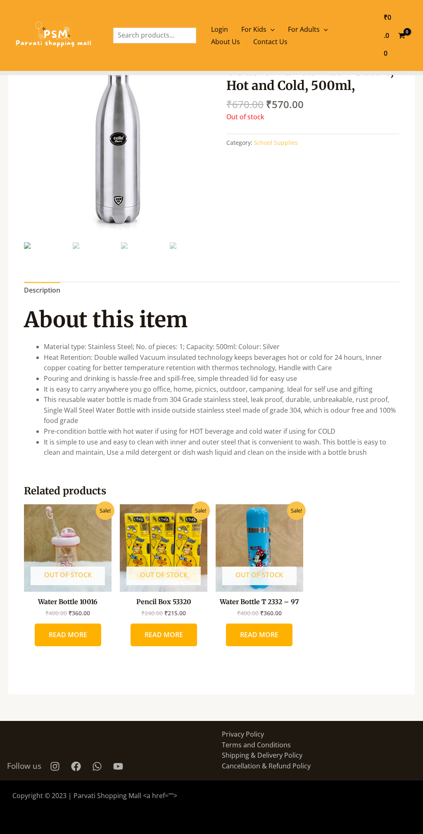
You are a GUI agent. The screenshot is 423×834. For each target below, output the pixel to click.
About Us (225, 41)
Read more (68, 634)
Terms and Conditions (256, 744)
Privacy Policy (243, 734)
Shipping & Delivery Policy (262, 755)
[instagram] (56, 766)
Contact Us (270, 41)
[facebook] (77, 766)
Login (219, 29)
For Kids (253, 29)
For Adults (304, 29)
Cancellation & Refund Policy (266, 765)
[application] (270, 29)
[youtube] (119, 766)
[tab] (42, 290)
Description (42, 290)
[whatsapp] (98, 766)
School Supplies (276, 142)
